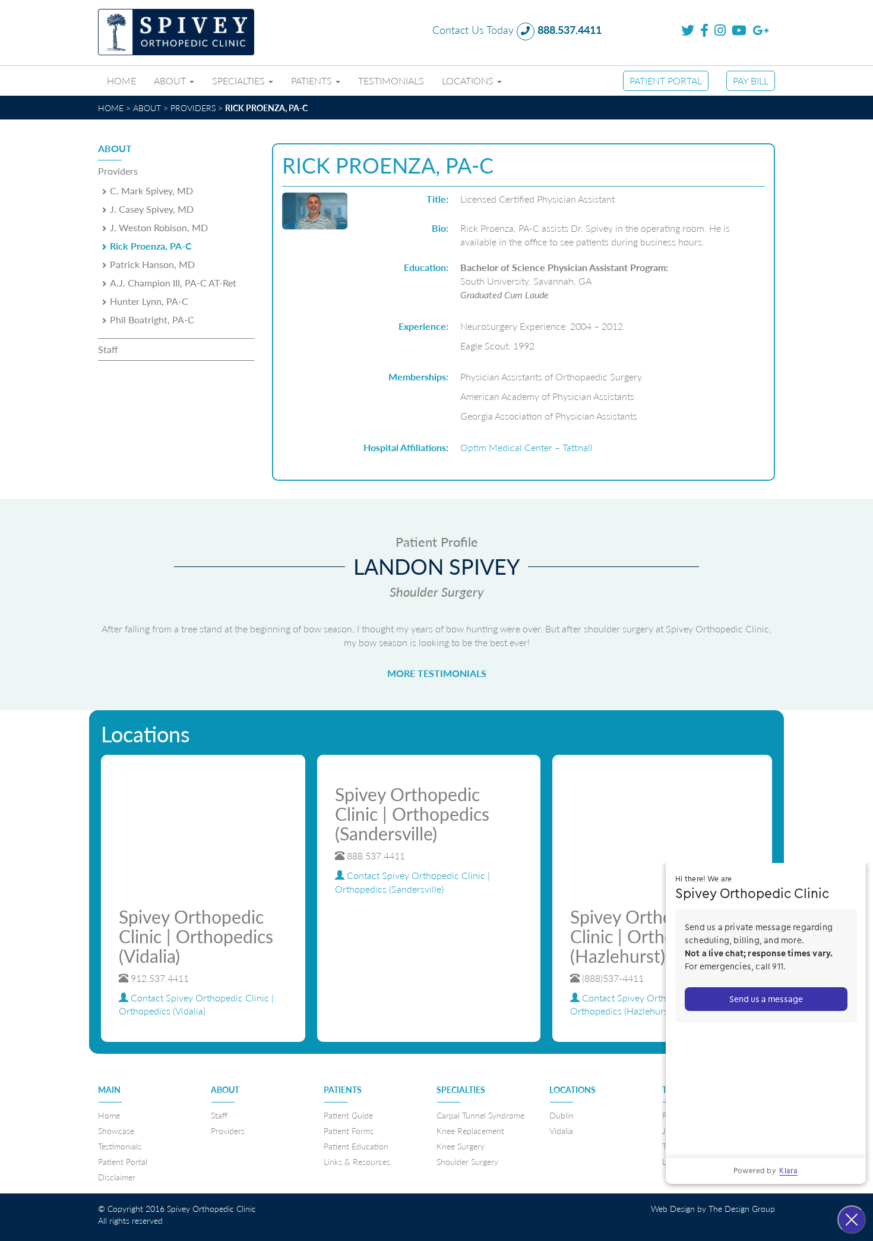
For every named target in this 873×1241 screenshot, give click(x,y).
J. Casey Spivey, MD (152, 209)
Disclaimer (116, 1177)
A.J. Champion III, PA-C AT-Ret (173, 282)
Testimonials (391, 80)
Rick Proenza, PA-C (151, 246)
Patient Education (356, 1146)
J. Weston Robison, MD (159, 227)
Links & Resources (357, 1161)
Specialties (239, 80)
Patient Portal (122, 1161)
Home (121, 80)
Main (109, 1089)
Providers (118, 171)
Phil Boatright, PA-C (152, 319)
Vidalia (561, 1130)
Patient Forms (349, 1130)
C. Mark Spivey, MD (151, 190)
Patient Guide (348, 1115)
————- (109, 1101)
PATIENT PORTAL (666, 80)
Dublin (561, 1115)
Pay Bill (750, 80)
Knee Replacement (470, 1130)
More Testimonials (436, 673)
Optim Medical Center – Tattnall (526, 447)
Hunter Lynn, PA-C (149, 301)
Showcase (116, 1130)
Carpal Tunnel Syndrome (480, 1115)
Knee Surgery (460, 1146)
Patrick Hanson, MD (152, 264)
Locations (469, 80)
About (171, 80)
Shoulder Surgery (467, 1161)
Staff (108, 349)
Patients (312, 80)
